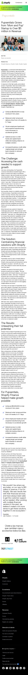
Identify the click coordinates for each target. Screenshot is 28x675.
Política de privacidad (7, 658)
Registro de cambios (7, 622)
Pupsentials (4, 69)
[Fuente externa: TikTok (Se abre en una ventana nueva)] (17, 668)
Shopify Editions (6, 581)
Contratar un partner (7, 636)
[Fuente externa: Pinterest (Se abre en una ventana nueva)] (24, 668)
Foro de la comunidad (8, 633)
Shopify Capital (20, 103)
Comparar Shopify (7, 613)
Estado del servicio (7, 639)
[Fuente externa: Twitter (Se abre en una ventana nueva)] (7, 668)
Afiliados (4, 604)
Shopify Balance (10, 103)
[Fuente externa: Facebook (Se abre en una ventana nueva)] (3, 668)
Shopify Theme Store (7, 595)
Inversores (5, 584)
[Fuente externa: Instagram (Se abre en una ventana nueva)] (14, 668)
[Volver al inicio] (3, 571)
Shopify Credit (7, 105)
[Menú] (26, 2)
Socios (4, 601)
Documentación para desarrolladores (12, 593)
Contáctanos (18, 2)
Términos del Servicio (7, 652)
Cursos (4, 616)
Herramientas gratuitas (8, 619)
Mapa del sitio (5, 661)
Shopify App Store (7, 598)
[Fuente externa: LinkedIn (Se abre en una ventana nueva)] (21, 668)
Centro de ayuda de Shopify (9, 631)
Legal (3, 655)
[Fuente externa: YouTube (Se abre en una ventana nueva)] (10, 668)
